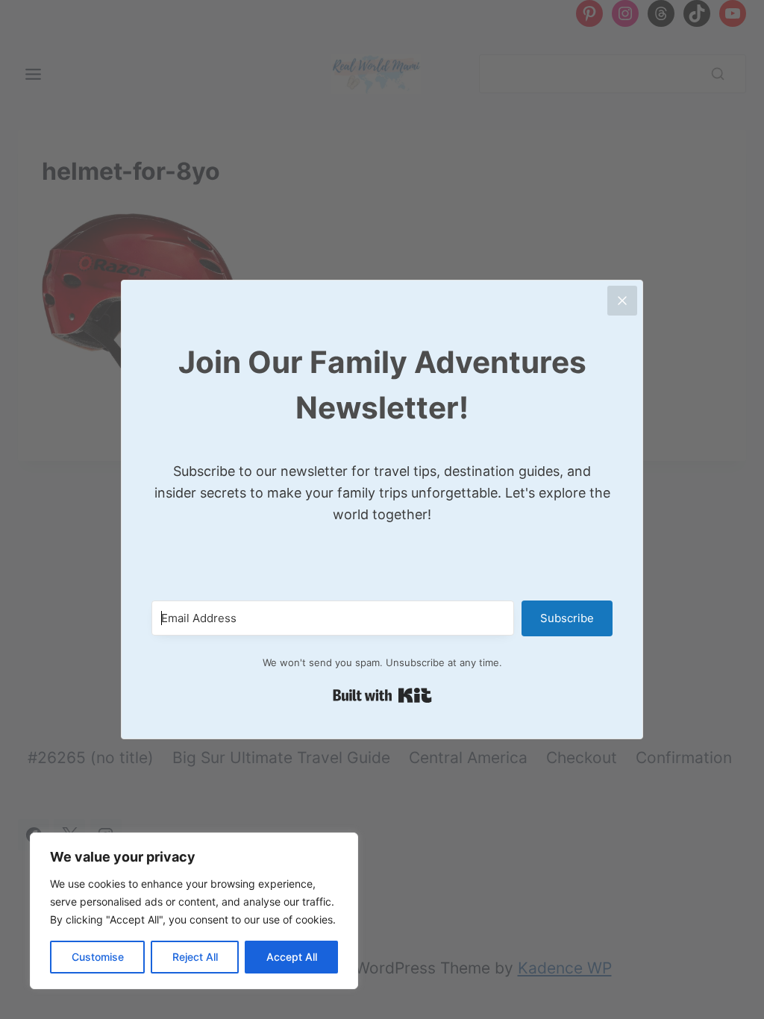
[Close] (622, 301)
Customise (98, 956)
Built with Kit (382, 695)
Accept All (291, 956)
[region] (194, 911)
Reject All (195, 956)
